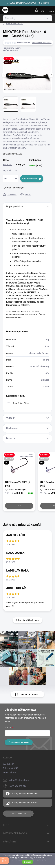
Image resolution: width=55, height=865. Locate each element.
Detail (19, 506)
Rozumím (27, 862)
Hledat (48, 18)
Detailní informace (12, 154)
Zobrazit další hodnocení (27, 620)
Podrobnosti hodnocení (41, 43)
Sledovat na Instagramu (30, 694)
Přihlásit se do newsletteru (18, 742)
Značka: (10, 50)
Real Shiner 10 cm (21, 403)
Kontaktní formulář (18, 813)
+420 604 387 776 (17, 786)
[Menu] (51, 10)
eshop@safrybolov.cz (19, 780)
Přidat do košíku (29, 178)
